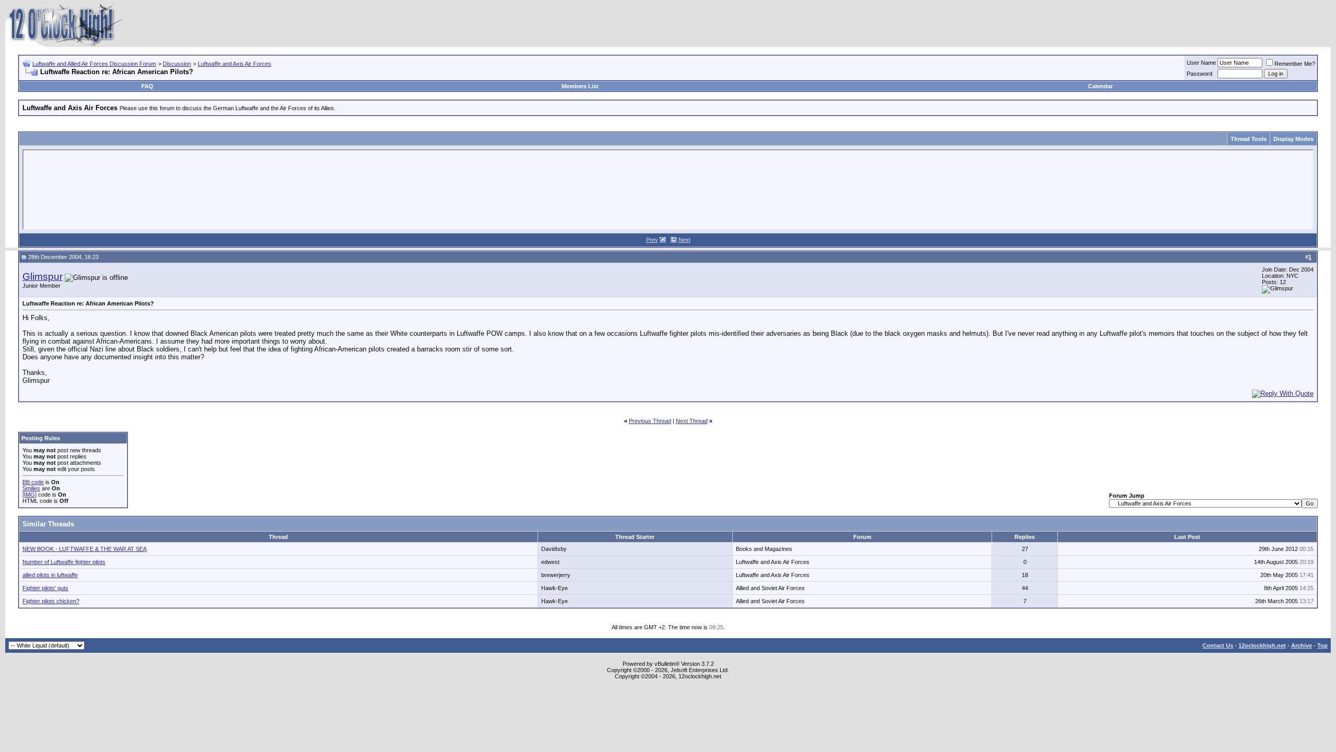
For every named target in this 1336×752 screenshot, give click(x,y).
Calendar (1100, 86)
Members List (580, 86)
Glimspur (42, 276)
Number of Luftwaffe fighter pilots (63, 562)
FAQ (147, 86)
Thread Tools (1249, 139)
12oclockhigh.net (1262, 645)
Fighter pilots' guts (45, 588)
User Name (1201, 63)
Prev (652, 240)
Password (1199, 73)
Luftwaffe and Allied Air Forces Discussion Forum (94, 64)
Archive (1301, 645)
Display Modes (1293, 139)
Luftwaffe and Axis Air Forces (234, 64)
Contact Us (1217, 645)
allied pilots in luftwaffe (50, 575)
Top (1322, 645)
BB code (33, 482)
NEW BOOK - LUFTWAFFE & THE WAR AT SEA (84, 549)
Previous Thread (650, 421)
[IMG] (29, 494)
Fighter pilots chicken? (50, 601)
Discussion (177, 64)
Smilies (31, 488)
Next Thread (692, 421)
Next (684, 240)
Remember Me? (1294, 64)
